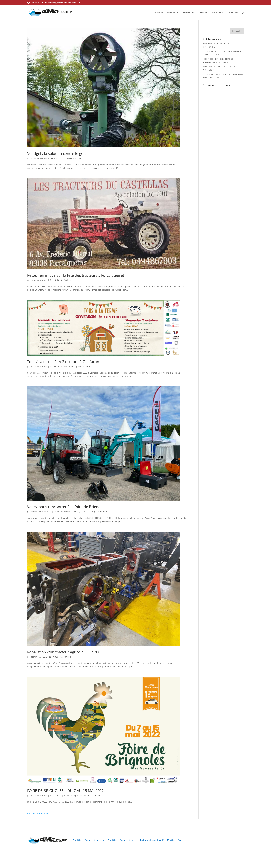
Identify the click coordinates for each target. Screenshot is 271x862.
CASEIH (86, 366)
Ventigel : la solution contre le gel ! (56, 153)
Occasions (217, 13)
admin (34, 511)
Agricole (77, 158)
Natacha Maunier (39, 158)
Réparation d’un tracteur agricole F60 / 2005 (64, 652)
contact (233, 13)
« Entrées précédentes (37, 813)
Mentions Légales (175, 840)
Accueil (159, 13)
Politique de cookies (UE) (152, 840)
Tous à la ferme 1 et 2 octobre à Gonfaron (63, 361)
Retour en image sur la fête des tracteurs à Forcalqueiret (75, 275)
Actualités (173, 13)
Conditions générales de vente (122, 840)
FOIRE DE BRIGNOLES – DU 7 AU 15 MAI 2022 (65, 790)
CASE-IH (202, 13)
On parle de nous (99, 511)
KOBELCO (188, 13)
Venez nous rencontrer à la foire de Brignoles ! (67, 506)
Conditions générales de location (89, 840)
